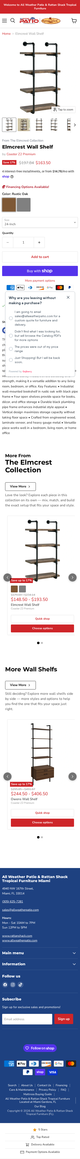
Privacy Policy (47, 1090)
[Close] (68, 297)
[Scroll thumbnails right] (74, 125)
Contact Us (44, 1085)
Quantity (7, 233)
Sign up (64, 1019)
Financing (61, 1085)
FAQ (63, 1090)
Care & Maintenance (21, 1090)
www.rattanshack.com (17, 936)
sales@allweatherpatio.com (20, 910)
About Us (27, 1085)
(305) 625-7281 (12, 902)
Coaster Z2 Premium (21, 154)
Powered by (15, 371)
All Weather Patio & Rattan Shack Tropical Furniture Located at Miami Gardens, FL (37, 1100)
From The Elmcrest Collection (22, 140)
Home (6, 34)
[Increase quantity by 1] (39, 242)
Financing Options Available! (27, 187)
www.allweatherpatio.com (19, 940)
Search (12, 1085)
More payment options (40, 280)
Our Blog (40, 1106)
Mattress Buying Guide (37, 1094)
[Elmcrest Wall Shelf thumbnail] (9, 125)
